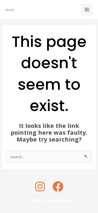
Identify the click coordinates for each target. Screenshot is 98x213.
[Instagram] (40, 186)
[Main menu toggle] (87, 9)
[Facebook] (58, 186)
